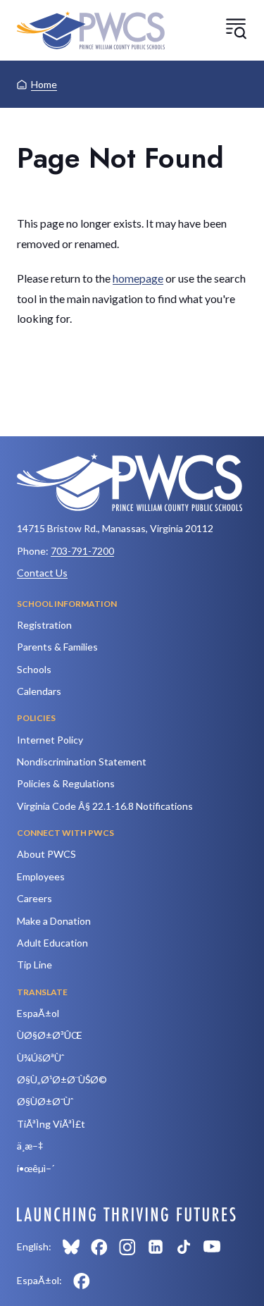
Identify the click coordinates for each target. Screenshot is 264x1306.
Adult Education (52, 943)
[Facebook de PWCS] (81, 1280)
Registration (44, 625)
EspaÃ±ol (38, 1013)
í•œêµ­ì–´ (35, 1168)
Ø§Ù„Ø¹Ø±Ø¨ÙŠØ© (62, 1079)
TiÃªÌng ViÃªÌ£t (51, 1124)
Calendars (39, 691)
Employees (41, 876)
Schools (34, 669)
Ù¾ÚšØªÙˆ (40, 1058)
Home (44, 84)
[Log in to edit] (126, 1214)
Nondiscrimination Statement (81, 762)
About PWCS (46, 854)
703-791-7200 (82, 551)
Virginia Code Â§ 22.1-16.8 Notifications (105, 806)
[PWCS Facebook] (99, 1246)
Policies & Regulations (66, 783)
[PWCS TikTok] (183, 1246)
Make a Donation (54, 921)
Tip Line (34, 965)
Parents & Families (57, 647)
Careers (34, 898)
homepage (138, 278)
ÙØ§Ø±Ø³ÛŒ (49, 1035)
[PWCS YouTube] (211, 1246)
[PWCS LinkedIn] (155, 1246)
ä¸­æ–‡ (30, 1146)
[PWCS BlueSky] (71, 1246)
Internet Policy (50, 740)
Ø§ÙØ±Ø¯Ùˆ (45, 1101)
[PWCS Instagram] (127, 1246)
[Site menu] (236, 28)
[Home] (91, 30)
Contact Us (42, 573)
